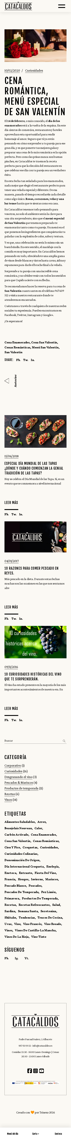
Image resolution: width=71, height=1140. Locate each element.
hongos (23, 879)
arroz (41, 822)
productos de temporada (40, 898)
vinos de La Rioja (16, 936)
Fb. (6, 958)
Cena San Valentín (44, 342)
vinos (8, 930)
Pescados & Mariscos (18, 782)
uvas (8, 924)
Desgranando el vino (18, 777)
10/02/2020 (12, 70)
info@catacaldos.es (42, 1045)
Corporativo (12, 765)
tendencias (27, 917)
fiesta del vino (45, 873)
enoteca (10, 873)
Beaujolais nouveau (18, 828)
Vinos (8, 799)
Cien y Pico (12, 847)
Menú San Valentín (45, 347)
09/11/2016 (11, 667)
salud (56, 905)
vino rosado (52, 924)
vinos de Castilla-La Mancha (35, 930)
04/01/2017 (11, 561)
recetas (10, 905)
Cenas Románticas (17, 347)
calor (38, 828)
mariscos (51, 879)
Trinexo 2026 (47, 1112)
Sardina (9, 911)
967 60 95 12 (25, 1045)
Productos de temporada (21, 788)
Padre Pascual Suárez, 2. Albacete (35, 1039)
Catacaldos (25, 161)
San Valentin (13, 352)
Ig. (16, 958)
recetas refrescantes (34, 905)
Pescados (35, 885)
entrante (25, 873)
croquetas (30, 847)
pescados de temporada (21, 892)
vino (17, 924)
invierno (37, 879)
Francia (9, 879)
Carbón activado (16, 834)
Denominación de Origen (21, 860)
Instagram (34, 315)
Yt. (26, 958)
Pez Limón (48, 892)
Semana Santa (28, 911)
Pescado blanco (15, 885)
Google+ (48, 315)
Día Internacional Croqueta (24, 866)
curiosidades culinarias (20, 853)
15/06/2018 (11, 456)
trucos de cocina (49, 917)
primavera (11, 898)
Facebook (10, 315)
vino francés (32, 924)
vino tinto (38, 936)
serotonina (48, 911)
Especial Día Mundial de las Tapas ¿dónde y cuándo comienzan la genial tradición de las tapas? (33, 468)
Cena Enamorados (17, 342)
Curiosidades (34, 70)
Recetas (9, 794)
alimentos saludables (19, 822)
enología (52, 866)
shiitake (10, 917)
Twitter (21, 315)
